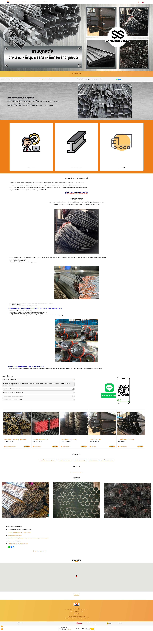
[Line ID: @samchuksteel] (117, 79)
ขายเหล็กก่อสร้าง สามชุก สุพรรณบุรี (48, 460)
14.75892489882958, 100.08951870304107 (17, 544)
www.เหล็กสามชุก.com (44, 538)
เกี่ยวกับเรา (24, 2)
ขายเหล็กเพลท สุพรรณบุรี (80, 460)
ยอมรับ (92, 628)
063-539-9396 (13, 79)
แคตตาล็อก (31, 2)
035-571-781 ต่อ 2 (27, 532)
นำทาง (76, 594)
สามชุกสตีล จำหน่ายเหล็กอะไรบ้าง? (10, 379)
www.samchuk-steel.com (33, 538)
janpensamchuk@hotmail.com (48, 79)
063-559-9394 (6, 79)
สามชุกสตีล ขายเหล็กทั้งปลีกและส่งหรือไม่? (11, 389)
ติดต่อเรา (45, 2)
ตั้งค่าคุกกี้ (87, 628)
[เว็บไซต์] (121, 79)
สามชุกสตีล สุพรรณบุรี (76, 472)
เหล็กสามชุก (21, 622)
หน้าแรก (17, 2)
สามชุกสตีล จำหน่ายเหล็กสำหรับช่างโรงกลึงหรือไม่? (13, 396)
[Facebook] (119, 79)
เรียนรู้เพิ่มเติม (69, 629)
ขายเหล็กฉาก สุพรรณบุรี (65, 460)
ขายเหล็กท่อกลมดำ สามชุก (107, 460)
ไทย (145, 2)
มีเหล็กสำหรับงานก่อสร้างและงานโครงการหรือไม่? (13, 392)
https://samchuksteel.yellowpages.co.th (17, 538)
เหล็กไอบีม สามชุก (93, 460)
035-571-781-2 (20, 79)
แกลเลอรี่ (38, 2)
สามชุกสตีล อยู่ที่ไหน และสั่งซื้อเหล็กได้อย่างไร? (12, 399)
